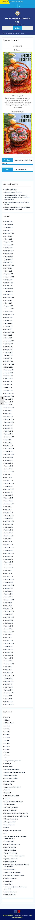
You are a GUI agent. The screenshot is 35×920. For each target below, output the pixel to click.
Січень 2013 (8, 637)
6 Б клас (6, 734)
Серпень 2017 (8, 492)
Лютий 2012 (8, 667)
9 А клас (7, 752)
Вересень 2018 (9, 454)
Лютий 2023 (8, 335)
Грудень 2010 (8, 701)
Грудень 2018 (8, 445)
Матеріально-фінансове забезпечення (16, 816)
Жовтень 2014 (8, 582)
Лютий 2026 (8, 236)
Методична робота (10, 822)
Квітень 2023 (8, 329)
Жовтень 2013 (8, 614)
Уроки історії (8, 881)
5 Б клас (6, 729)
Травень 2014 (8, 594)
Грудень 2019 (8, 416)
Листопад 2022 (9, 341)
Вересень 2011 (9, 681)
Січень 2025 (8, 271)
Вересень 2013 (9, 617)
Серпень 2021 (8, 373)
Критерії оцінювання (10, 810)
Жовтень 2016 (8, 518)
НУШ (5, 833)
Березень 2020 (9, 408)
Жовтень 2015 (8, 550)
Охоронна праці (9, 841)
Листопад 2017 (9, 483)
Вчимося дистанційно (11, 775)
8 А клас (7, 746)
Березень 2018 (9, 472)
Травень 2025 (8, 259)
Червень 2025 (8, 256)
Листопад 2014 (9, 579)
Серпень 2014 (8, 588)
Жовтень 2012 (8, 646)
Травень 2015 (8, 562)
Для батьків (8, 784)
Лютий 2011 (8, 696)
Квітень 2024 (8, 294)
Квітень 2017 (8, 501)
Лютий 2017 (8, 506)
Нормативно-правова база (12, 830)
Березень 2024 (9, 297)
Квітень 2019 (8, 434)
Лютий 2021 (8, 384)
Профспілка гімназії (10, 861)
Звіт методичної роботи (11, 795)
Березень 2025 (9, 265)
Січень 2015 (8, 573)
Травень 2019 (8, 431)
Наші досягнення (9, 825)
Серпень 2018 (8, 457)
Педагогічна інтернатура (12, 844)
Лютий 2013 (8, 635)
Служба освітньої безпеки (12, 872)
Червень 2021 (8, 376)
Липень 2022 (8, 346)
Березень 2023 (9, 332)
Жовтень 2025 (8, 248)
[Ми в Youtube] (19, 6)
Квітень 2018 (8, 469)
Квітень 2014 (8, 597)
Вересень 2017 (9, 489)
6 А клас (7, 731)
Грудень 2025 (8, 242)
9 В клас (6, 758)
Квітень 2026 (8, 230)
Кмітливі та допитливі (11, 807)
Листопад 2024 (9, 277)
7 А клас (7, 737)
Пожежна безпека (10, 847)
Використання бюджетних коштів (14, 772)
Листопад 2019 (9, 419)
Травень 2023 (8, 326)
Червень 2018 (8, 463)
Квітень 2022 (8, 355)
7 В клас (6, 743)
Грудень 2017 (8, 480)
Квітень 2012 (8, 661)
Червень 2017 (8, 495)
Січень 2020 (8, 413)
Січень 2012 (8, 669)
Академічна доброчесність (12, 761)
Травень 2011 (8, 687)
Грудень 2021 (8, 361)
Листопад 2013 (9, 611)
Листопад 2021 (9, 364)
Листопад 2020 (9, 393)
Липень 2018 (8, 460)
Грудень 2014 (8, 576)
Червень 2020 (8, 399)
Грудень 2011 (8, 672)
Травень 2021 (8, 378)
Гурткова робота (9, 781)
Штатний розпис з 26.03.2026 (13, 192)
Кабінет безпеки (9, 804)
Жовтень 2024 (8, 280)
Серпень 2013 (8, 620)
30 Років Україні (9, 723)
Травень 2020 (8, 402)
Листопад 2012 (9, 643)
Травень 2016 (8, 530)
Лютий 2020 (8, 410)
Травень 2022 (8, 352)
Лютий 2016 (8, 538)
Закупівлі (7, 790)
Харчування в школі (10, 892)
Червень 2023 (8, 323)
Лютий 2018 (8, 474)
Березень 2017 (9, 504)
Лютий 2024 (8, 300)
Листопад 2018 (9, 448)
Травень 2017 (8, 498)
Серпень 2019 (8, 425)
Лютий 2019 (8, 440)
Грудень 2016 (8, 512)
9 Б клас (6, 755)
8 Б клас (6, 749)
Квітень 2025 (8, 262)
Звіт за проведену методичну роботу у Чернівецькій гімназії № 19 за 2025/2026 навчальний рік (16, 197)
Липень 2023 (8, 320)
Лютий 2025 (8, 268)
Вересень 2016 (9, 521)
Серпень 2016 (8, 524)
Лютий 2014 (8, 603)
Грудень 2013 (8, 608)
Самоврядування (9, 869)
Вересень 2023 (9, 314)
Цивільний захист (9, 895)
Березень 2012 (9, 664)
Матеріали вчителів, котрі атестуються (16, 813)
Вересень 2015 (9, 553)
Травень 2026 (8, 227)
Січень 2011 (8, 699)
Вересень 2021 (9, 370)
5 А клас (7, 726)
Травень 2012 (8, 658)
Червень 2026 (8, 224)
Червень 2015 (8, 559)
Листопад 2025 (9, 245)
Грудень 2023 (8, 306)
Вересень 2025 (9, 250)
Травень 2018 (8, 466)
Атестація (7, 763)
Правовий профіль (10, 850)
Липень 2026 (8, 221)
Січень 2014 (8, 605)
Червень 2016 (8, 527)
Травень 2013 (8, 626)
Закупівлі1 (7, 793)
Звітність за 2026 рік (16, 2)
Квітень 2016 (8, 533)
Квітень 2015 (8, 565)
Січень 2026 (8, 239)
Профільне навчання (10, 859)
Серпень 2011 (8, 684)
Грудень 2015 (8, 544)
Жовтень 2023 (8, 312)
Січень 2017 (8, 509)
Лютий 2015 (8, 571)
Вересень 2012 (9, 649)
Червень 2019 (8, 428)
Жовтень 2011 (8, 678)
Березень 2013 (9, 632)
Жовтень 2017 (8, 486)
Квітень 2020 (8, 405)
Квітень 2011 (8, 690)
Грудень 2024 (8, 274)
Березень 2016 (9, 536)
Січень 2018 (8, 477)
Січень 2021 (8, 387)
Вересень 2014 (9, 585)
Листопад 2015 (9, 547)
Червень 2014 (8, 591)
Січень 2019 (8, 442)
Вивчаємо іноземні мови (12, 769)
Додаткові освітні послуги (12, 787)
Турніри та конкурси (10, 878)
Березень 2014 (9, 600)
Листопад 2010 (9, 704)
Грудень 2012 (8, 640)
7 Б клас (6, 740)
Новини (18, 50)
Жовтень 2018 (8, 451)
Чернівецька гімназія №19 (22, 915)
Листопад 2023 (9, 309)
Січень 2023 (8, 338)
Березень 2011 (9, 693)
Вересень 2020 (9, 396)
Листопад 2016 (9, 515)
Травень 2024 (8, 291)
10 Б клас (7, 720)
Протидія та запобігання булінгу (14, 856)
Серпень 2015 (8, 556)
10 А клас (7, 717)
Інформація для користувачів (13, 801)
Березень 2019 (9, 437)
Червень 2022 (8, 349)
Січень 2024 (8, 303)
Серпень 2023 (8, 317)
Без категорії (8, 766)
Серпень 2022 (8, 344)
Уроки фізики (8, 884)
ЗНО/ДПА (7, 798)
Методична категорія (11, 819)
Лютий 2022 (8, 358)
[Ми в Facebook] (16, 6)
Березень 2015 (9, 568)
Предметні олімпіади (10, 853)
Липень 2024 (8, 285)
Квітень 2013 (8, 629)
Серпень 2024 (8, 282)
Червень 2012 (8, 655)
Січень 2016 (8, 541)
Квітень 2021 (8, 381)
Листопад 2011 (9, 675)
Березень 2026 (9, 233)
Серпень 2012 (8, 652)
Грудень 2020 (8, 390)
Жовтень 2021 (8, 367)
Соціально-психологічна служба (14, 875)
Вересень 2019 (9, 422)
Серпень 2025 (8, 253)
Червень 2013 (8, 623)
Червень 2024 (8, 288)
